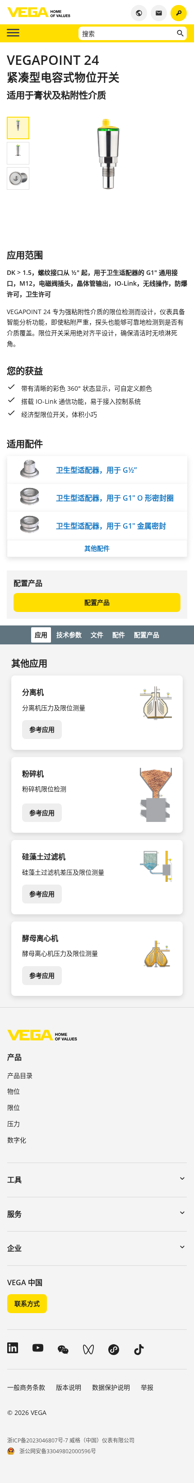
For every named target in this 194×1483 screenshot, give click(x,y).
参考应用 (42, 729)
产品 (14, 1057)
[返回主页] (42, 1034)
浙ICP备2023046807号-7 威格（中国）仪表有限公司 (70, 1440)
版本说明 (68, 1387)
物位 (13, 1091)
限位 (13, 1107)
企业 (14, 1248)
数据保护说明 (111, 1387)
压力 (13, 1123)
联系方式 (27, 1303)
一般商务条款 (26, 1387)
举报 (147, 1387)
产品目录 (19, 1075)
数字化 (16, 1140)
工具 (14, 1180)
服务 (14, 1214)
